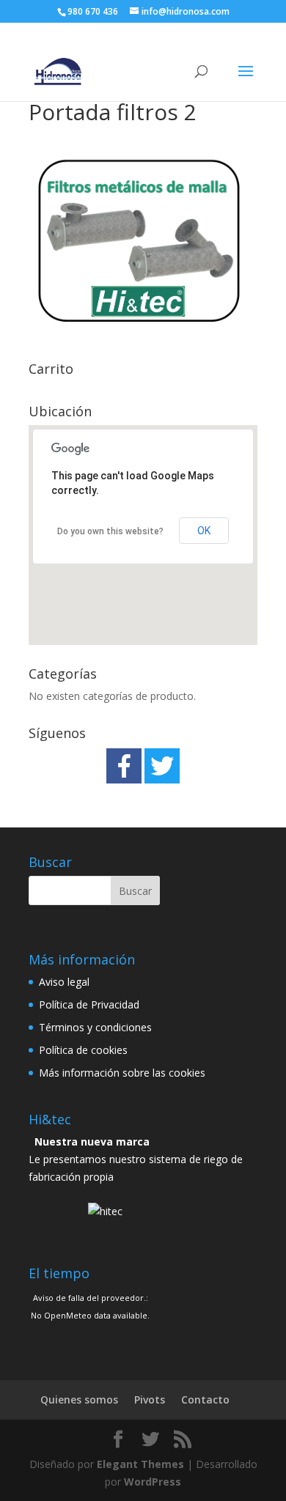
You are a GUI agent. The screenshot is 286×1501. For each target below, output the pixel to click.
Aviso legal (64, 982)
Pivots (149, 1399)
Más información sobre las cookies (122, 1073)
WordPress (152, 1482)
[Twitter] (162, 765)
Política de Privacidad (89, 1004)
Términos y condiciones (95, 1027)
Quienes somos (79, 1399)
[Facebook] (124, 765)
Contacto (205, 1399)
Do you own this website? (110, 531)
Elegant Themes (140, 1464)
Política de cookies (83, 1050)
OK (203, 530)
